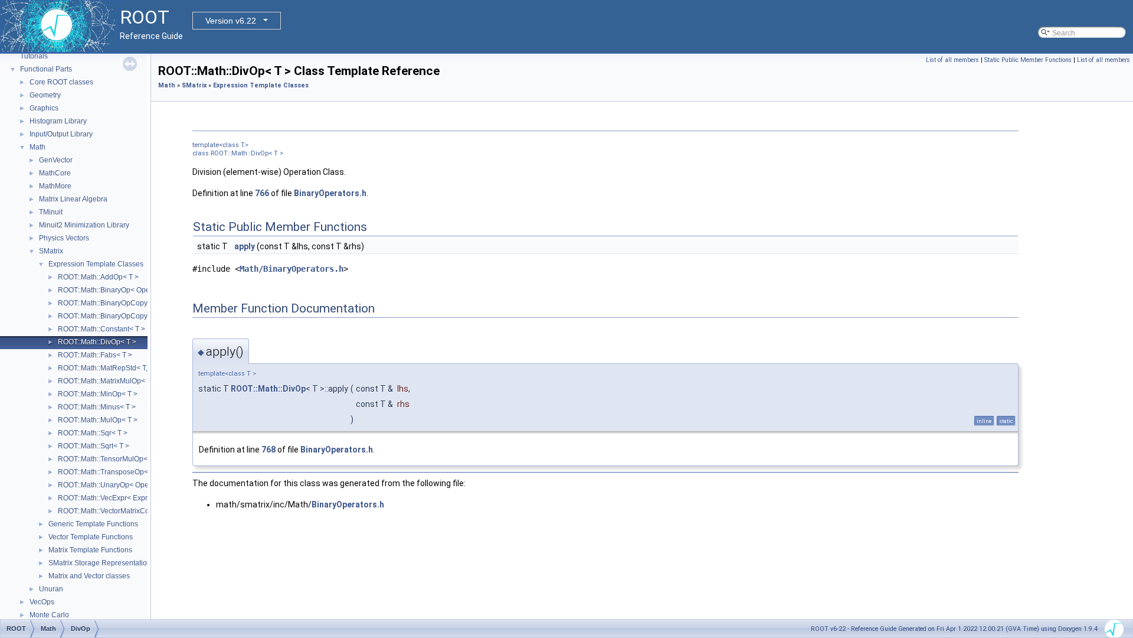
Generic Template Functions (93, 524)
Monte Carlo (49, 615)
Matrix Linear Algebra (73, 199)
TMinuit (51, 212)
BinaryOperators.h (330, 193)
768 (268, 449)
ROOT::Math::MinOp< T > (97, 394)
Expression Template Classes (95, 264)
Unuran (51, 589)
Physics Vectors (64, 238)
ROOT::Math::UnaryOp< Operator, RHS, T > (126, 485)
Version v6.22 (230, 20)
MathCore (55, 173)
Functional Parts (46, 69)
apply (244, 246)
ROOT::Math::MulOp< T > (97, 420)
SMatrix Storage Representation (99, 563)
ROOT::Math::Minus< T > (97, 407)
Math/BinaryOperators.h (291, 269)
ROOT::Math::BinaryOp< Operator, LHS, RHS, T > (136, 290)
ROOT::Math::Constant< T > (101, 329)
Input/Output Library (61, 134)
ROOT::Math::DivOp (268, 388)
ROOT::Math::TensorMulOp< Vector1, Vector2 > (132, 459)
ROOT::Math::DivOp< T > (97, 342)
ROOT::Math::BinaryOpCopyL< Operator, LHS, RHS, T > (146, 303)
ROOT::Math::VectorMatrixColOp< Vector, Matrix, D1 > (143, 511)
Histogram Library (58, 121)
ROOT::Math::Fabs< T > (95, 355)
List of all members (952, 60)
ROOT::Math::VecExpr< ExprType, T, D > (121, 498)
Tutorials (34, 56)
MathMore (55, 186)
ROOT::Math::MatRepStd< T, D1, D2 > (118, 368)
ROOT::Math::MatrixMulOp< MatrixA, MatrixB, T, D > (139, 381)
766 (262, 193)
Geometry (45, 95)
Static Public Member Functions (1028, 60)
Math (37, 147)
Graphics (44, 108)
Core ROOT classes (61, 82)
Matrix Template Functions (90, 550)
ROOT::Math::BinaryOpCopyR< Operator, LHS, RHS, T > (147, 316)
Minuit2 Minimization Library (84, 225)
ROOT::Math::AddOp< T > (98, 277)
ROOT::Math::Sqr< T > (92, 433)
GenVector (56, 160)
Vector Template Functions (90, 537)
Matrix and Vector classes (89, 576)
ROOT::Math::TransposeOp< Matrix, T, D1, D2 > (133, 472)
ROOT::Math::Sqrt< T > (93, 446)
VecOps (42, 602)
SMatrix (51, 251)
